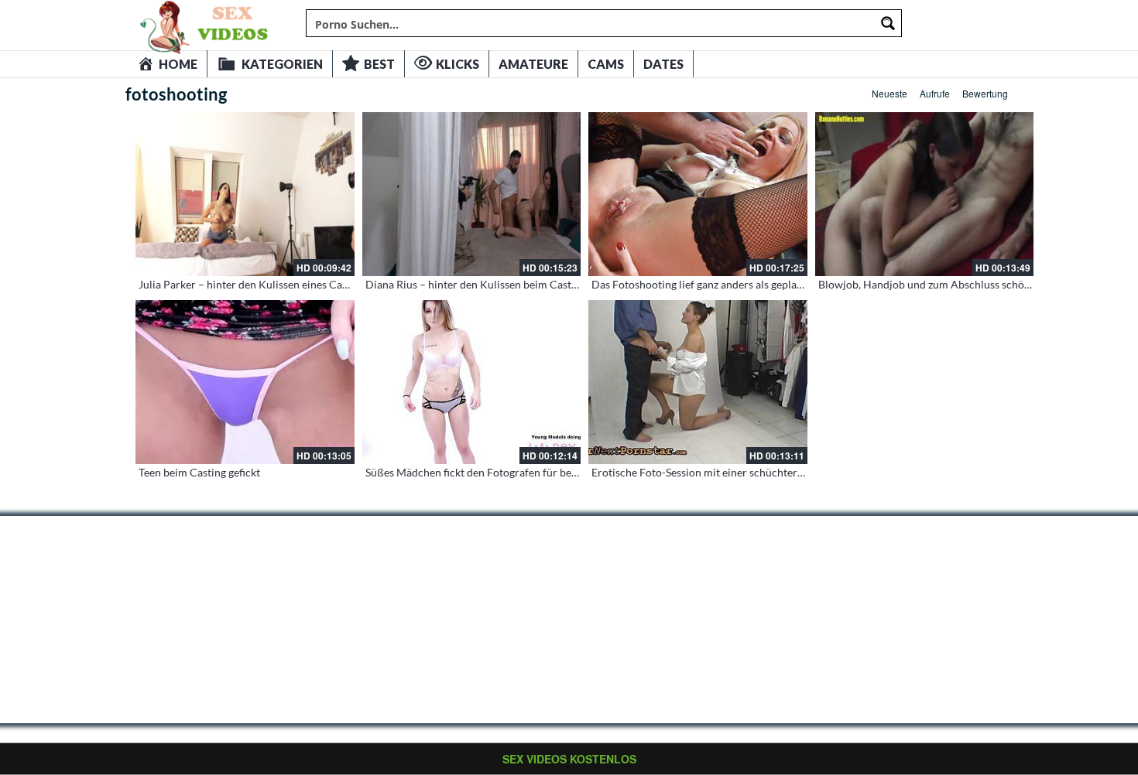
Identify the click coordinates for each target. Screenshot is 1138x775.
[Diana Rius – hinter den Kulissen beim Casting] (471, 194)
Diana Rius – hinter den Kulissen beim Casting (475, 284)
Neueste (889, 93)
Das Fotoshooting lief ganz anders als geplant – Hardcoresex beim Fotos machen (783, 284)
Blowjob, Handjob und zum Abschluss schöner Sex (938, 284)
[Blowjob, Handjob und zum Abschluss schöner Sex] (924, 194)
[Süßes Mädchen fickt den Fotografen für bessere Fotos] (471, 382)
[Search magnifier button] (888, 23)
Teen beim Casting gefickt (199, 472)
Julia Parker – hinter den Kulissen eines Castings (254, 284)
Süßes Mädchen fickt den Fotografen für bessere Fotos (495, 472)
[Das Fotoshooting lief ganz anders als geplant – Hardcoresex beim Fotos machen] (697, 194)
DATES (663, 63)
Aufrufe (935, 93)
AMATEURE (533, 63)
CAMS (606, 63)
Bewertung (985, 93)
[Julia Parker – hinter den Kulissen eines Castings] (245, 194)
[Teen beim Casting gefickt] (245, 382)
